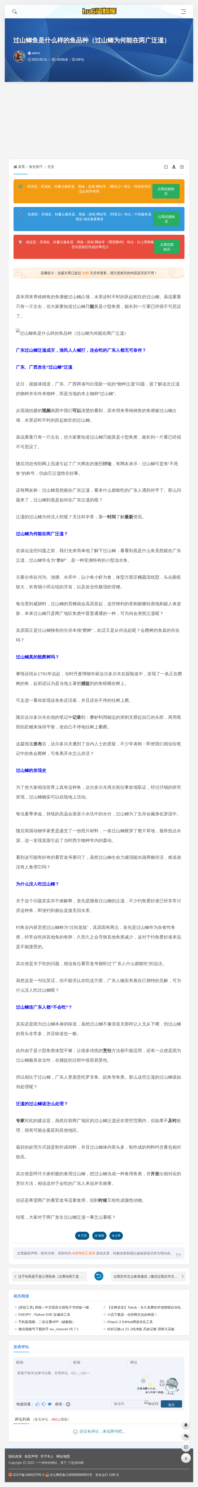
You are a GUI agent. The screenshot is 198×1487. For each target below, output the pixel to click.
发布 (37, 743)
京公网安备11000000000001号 (71, 1475)
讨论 (107, 463)
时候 (103, 1200)
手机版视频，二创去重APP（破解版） (47, 1322)
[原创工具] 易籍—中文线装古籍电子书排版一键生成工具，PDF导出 (68, 1307)
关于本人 (47, 1456)
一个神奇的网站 (46, 1463)
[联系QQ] (186, 1425)
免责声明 (31, 1456)
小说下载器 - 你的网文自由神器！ (132, 1314)
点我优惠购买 (165, 191)
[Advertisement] (99, 120)
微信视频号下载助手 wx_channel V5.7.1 (48, 1329)
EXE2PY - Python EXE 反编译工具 (44, 1314)
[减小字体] (166, 167)
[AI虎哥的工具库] (99, 11)
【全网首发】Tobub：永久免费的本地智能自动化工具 (147, 1307)
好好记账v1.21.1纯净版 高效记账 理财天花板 (141, 1329)
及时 (172, 1120)
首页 (21, 167)
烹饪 (107, 1050)
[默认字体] (174, 167)
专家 (20, 1120)
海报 (101, 1235)
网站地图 (63, 1456)
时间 (111, 516)
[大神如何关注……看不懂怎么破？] (44, 1404)
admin (36, 53)
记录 (76, 717)
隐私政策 (15, 1456)
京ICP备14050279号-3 (28, 1475)
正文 (51, 167)
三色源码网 (76, 1463)
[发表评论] (186, 1447)
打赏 (84, 1235)
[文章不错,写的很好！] (38, 1404)
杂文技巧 (35, 167)
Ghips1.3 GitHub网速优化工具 (130, 1322)
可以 (76, 410)
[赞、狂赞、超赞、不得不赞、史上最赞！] (50, 1404)
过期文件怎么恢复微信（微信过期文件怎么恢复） (149, 1276)
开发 (155, 1173)
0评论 (80, 59)
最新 (129, 516)
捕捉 (85, 683)
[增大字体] (182, 167)
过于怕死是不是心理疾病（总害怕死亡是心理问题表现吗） (52, 1276)
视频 (46, 410)
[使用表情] (68, 1404)
